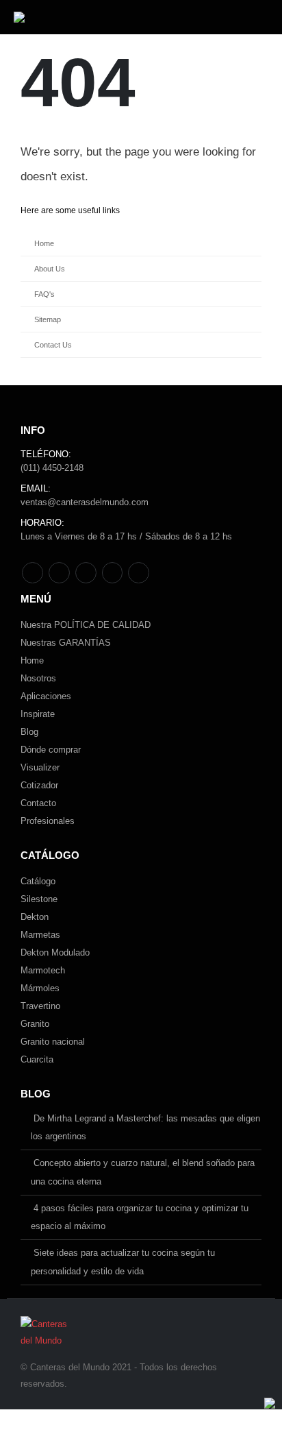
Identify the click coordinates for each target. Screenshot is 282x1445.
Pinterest (59, 572)
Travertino (40, 1006)
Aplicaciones (46, 696)
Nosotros (38, 678)
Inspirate (38, 714)
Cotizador (39, 785)
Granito (35, 1024)
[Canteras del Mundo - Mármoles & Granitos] (57, 17)
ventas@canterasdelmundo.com (85, 502)
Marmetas (40, 935)
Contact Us (53, 345)
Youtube (86, 572)
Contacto (38, 803)
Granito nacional (53, 1041)
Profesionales (48, 821)
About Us (49, 269)
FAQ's (44, 294)
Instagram (112, 572)
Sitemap (47, 319)
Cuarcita (37, 1059)
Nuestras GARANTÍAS (66, 643)
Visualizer (40, 767)
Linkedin (138, 572)
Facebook (32, 572)
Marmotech (43, 970)
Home (44, 243)
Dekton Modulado (55, 952)
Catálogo (38, 881)
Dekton (35, 917)
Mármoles (40, 988)
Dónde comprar (51, 749)
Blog (29, 732)
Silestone (39, 899)
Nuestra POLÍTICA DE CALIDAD (86, 625)
